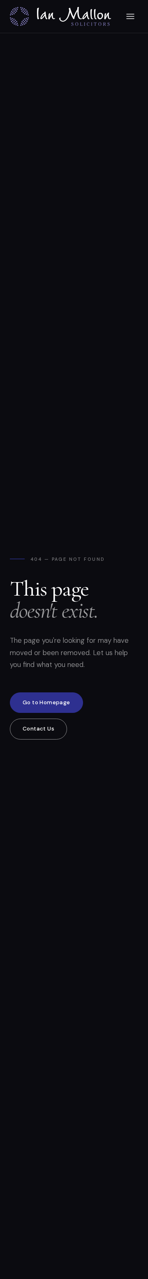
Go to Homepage (46, 702)
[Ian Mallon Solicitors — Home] (60, 16)
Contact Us (38, 728)
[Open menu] (130, 16)
